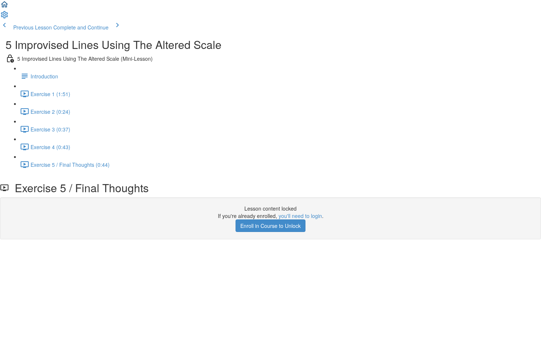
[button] (4, 6)
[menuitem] (4, 17)
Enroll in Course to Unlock (270, 225)
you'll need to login (300, 215)
